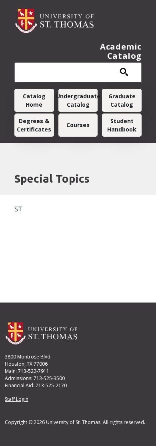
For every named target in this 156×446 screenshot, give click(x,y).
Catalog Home (34, 100)
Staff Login (16, 399)
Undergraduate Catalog (78, 100)
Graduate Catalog (122, 100)
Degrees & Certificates (34, 125)
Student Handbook (121, 125)
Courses (78, 125)
